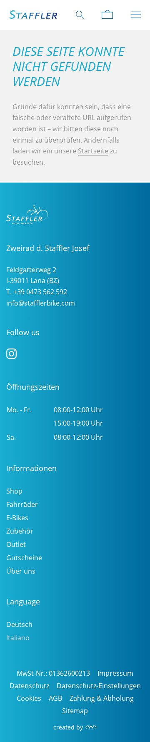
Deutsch (19, 624)
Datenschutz (29, 685)
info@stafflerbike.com (40, 303)
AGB (55, 698)
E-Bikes (17, 517)
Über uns (20, 571)
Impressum (115, 673)
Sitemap (75, 710)
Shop (14, 491)
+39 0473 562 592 (40, 291)
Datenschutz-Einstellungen (99, 685)
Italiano (18, 637)
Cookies (29, 698)
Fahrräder (22, 504)
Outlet (16, 544)
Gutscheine (24, 557)
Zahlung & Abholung (102, 698)
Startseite (93, 150)
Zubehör (19, 531)
